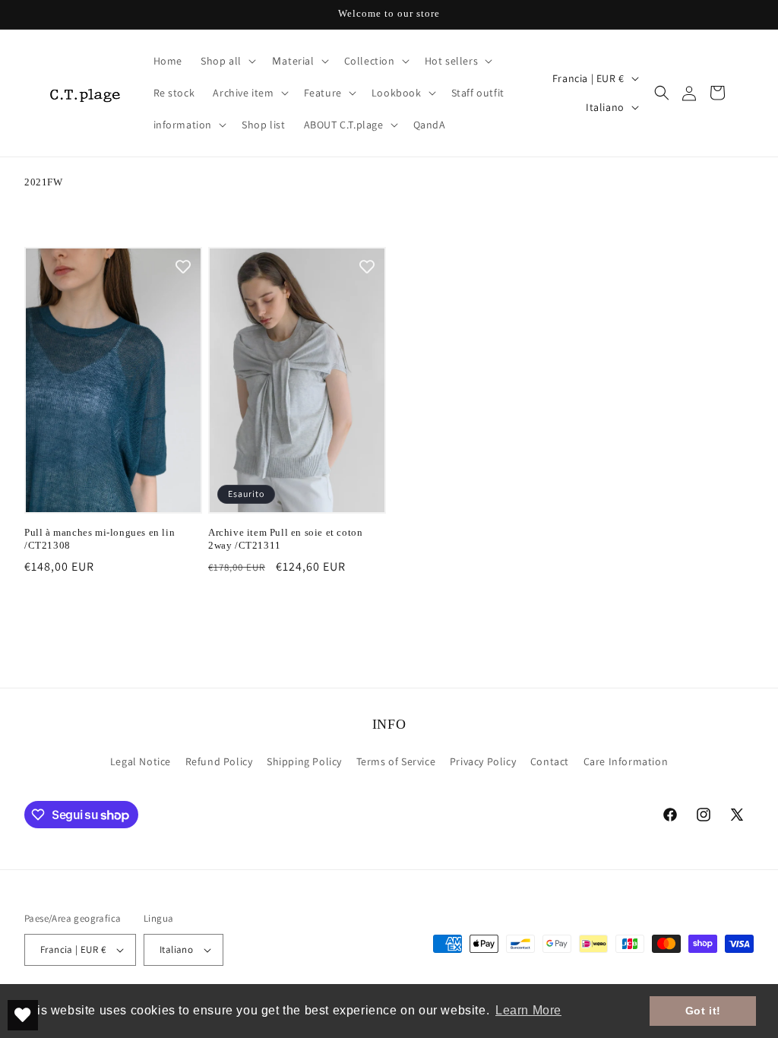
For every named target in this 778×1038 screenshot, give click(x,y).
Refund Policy (219, 761)
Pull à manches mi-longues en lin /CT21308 (99, 539)
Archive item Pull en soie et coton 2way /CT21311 (285, 539)
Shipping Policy (304, 761)
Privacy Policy (483, 761)
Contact (549, 761)
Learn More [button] (528, 1010)
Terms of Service (396, 761)
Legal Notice (140, 761)
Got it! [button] (703, 1011)
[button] (226, 61)
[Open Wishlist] (23, 1015)
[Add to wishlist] (183, 266)
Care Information (626, 761)
